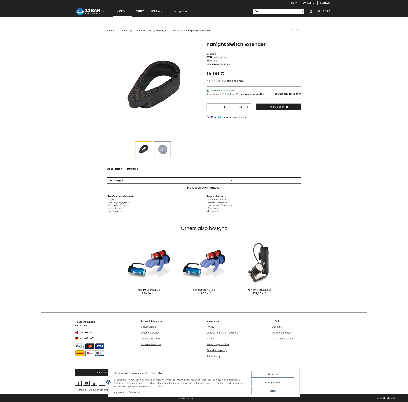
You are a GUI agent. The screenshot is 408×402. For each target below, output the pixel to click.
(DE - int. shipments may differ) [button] (250, 94)
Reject (273, 390)
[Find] (302, 11)
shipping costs (235, 80)
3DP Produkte (158, 11)
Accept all (273, 374)
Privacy (210, 327)
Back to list (114, 30)
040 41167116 (86, 338)
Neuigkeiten (180, 11)
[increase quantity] (247, 107)
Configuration (272, 382)
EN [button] (292, 2)
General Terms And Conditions (222, 332)
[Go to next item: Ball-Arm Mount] (298, 30)
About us (277, 327)
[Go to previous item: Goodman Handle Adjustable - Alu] (291, 30)
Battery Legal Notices (218, 344)
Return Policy (213, 356)
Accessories (223, 64)
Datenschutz (135, 392)
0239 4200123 (86, 332)
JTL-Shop (391, 398)
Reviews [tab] (132, 169)
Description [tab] (114, 169)
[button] (311, 11)
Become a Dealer (150, 332)
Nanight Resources (151, 338)
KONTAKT (325, 2)
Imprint (210, 338)
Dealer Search (148, 327)
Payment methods (282, 332)
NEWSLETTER (308, 2)
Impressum (119, 392)
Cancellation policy (217, 350)
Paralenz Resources (151, 344)
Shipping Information (283, 338)
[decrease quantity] (210, 107)
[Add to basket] (109, 40)
